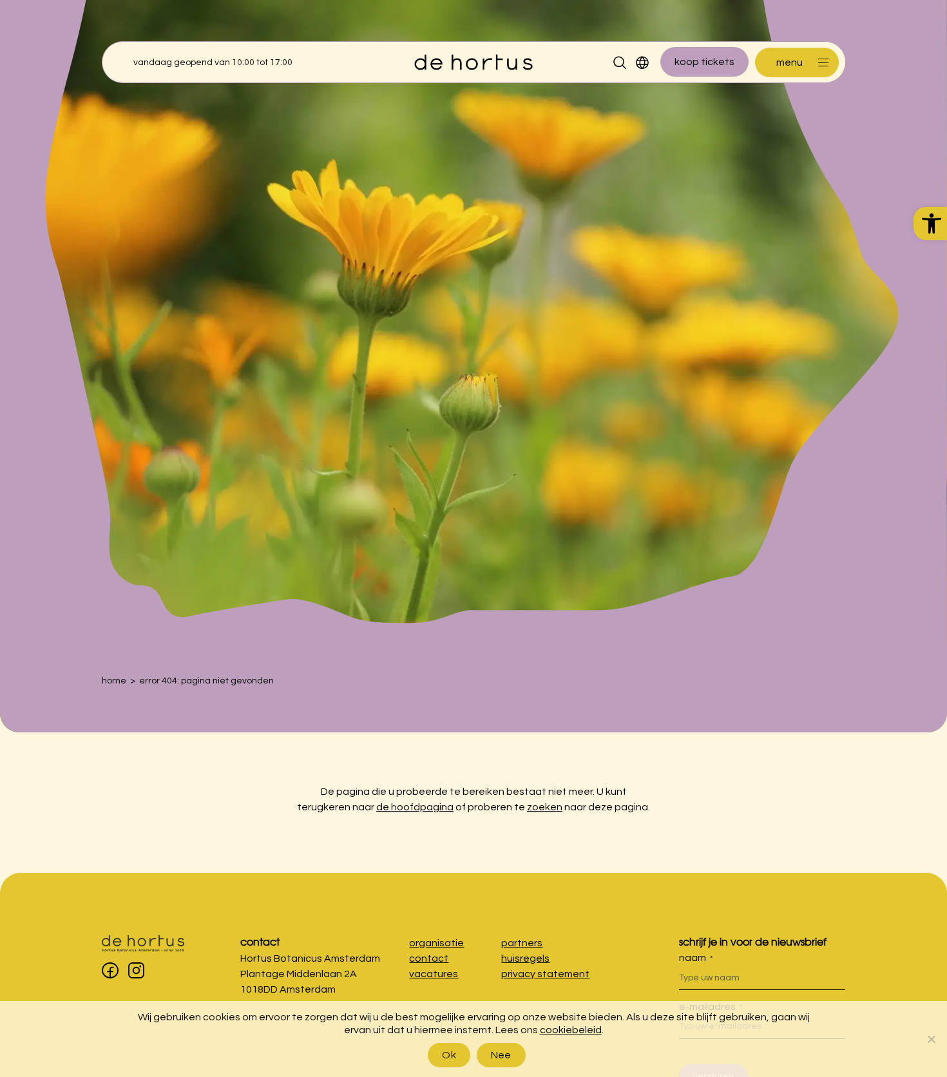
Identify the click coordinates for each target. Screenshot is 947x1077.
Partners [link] (521, 943)
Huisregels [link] (525, 958)
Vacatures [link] (433, 974)
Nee (501, 1055)
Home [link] (114, 680)
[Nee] (930, 1039)
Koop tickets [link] (704, 62)
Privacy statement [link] (545, 974)
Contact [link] (260, 941)
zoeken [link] (544, 807)
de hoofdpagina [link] (415, 807)
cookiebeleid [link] (571, 1030)
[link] (930, 223)
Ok (449, 1055)
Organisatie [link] (436, 943)
